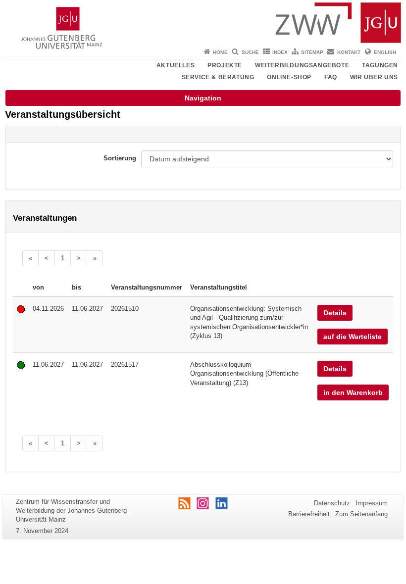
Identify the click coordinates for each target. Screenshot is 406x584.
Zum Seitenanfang (361, 514)
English (385, 52)
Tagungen (380, 65)
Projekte (224, 65)
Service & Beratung (218, 77)
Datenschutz (332, 503)
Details (335, 313)
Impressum (371, 503)
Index (280, 52)
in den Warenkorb (353, 392)
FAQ (330, 77)
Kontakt (348, 52)
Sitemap (312, 52)
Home (220, 52)
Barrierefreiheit (309, 514)
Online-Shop (289, 77)
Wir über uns (374, 77)
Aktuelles (175, 65)
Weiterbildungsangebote (302, 65)
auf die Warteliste (352, 337)
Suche (250, 52)
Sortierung (119, 158)
